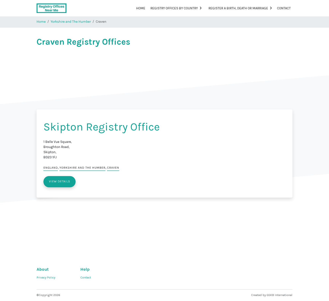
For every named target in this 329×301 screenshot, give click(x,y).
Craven (113, 167)
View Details (59, 181)
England (50, 167)
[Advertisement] (151, 77)
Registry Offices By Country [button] (174, 8)
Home (140, 8)
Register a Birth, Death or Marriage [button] (238, 8)
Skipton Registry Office (101, 126)
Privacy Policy (46, 277)
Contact (284, 8)
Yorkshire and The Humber (71, 21)
